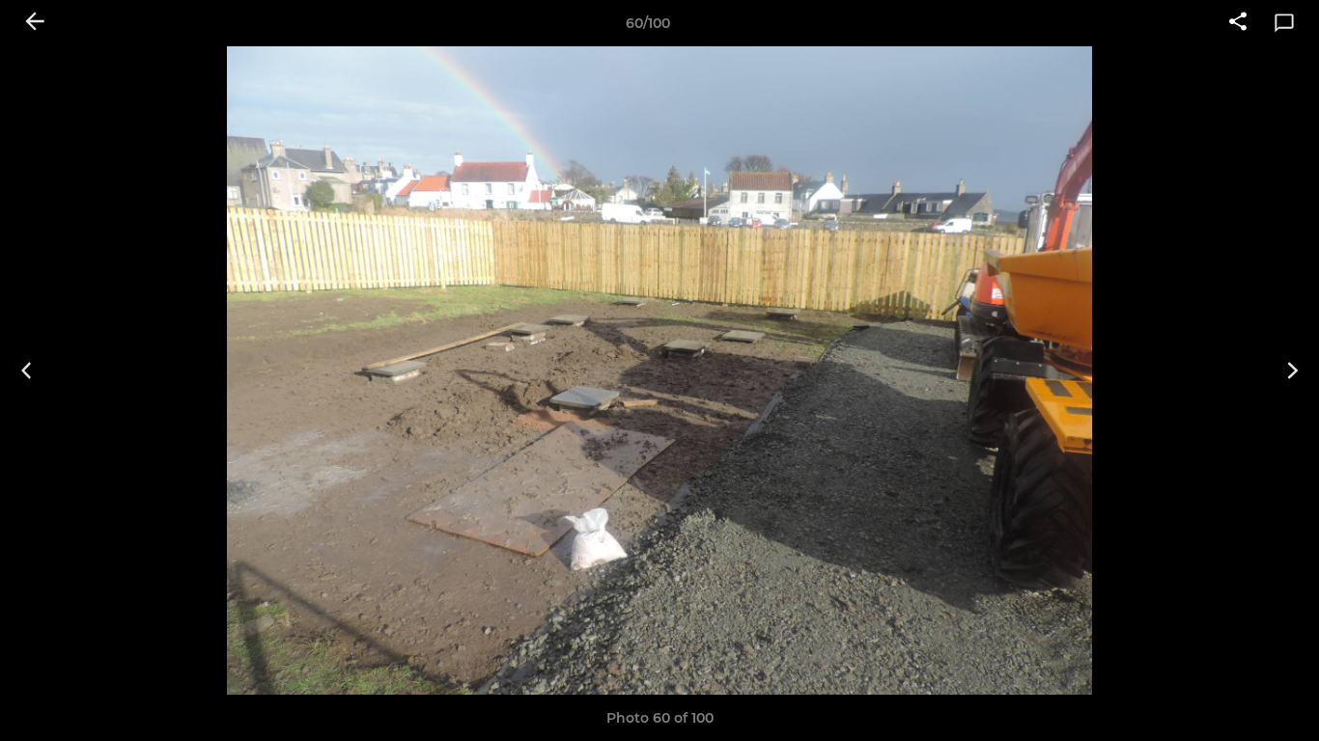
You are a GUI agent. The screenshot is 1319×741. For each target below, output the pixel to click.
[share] (1237, 23)
